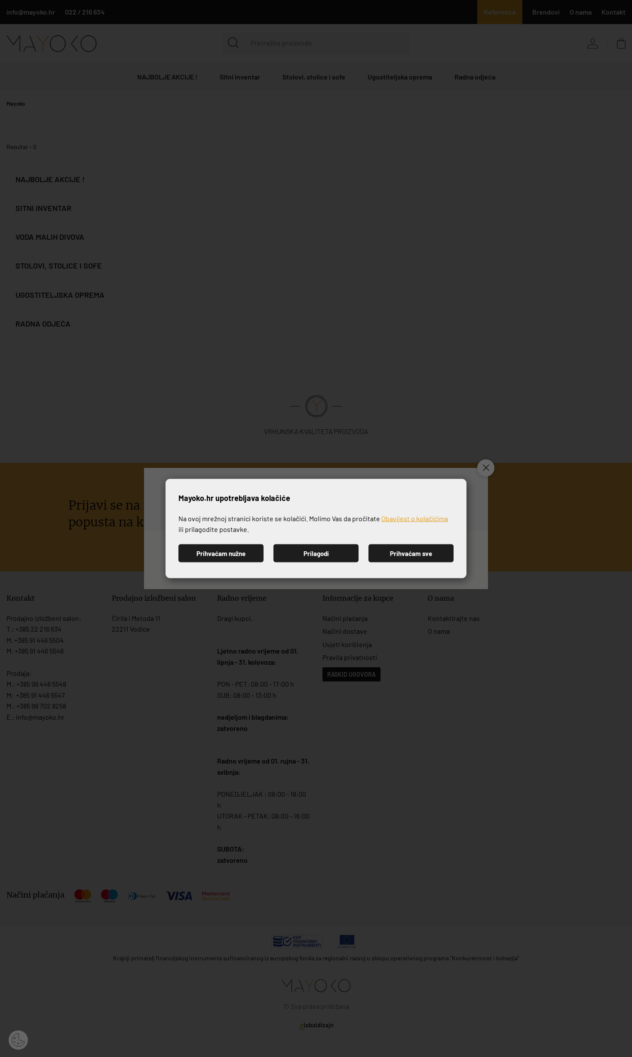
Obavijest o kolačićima (414, 518)
